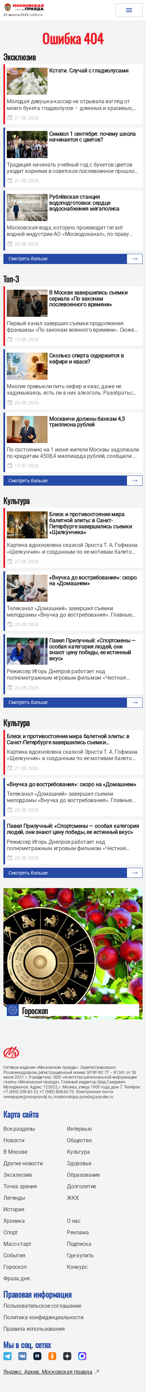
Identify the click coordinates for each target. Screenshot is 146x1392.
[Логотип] (11, 1052)
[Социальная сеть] (7, 1356)
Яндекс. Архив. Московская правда (47, 1372)
